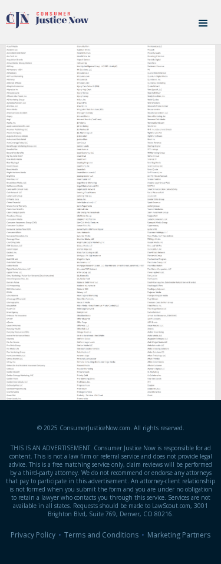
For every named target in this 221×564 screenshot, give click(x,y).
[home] (44, 17)
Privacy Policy (33, 535)
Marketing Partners (178, 535)
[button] (203, 23)
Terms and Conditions (101, 535)
